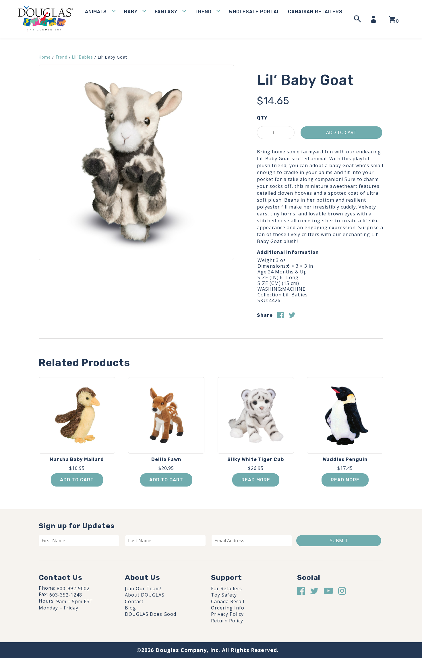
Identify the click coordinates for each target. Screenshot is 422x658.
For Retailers (226, 588)
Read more (255, 480)
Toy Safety (224, 595)
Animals (96, 11)
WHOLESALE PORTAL (254, 11)
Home (45, 57)
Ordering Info (227, 608)
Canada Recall (227, 601)
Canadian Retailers (315, 11)
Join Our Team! (143, 588)
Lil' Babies (82, 57)
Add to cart (341, 132)
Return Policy (227, 621)
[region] (74, 615)
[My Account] (375, 19)
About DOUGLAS (144, 595)
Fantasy (166, 11)
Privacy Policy (227, 614)
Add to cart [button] (77, 480)
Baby (131, 11)
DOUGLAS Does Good (150, 614)
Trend (203, 11)
